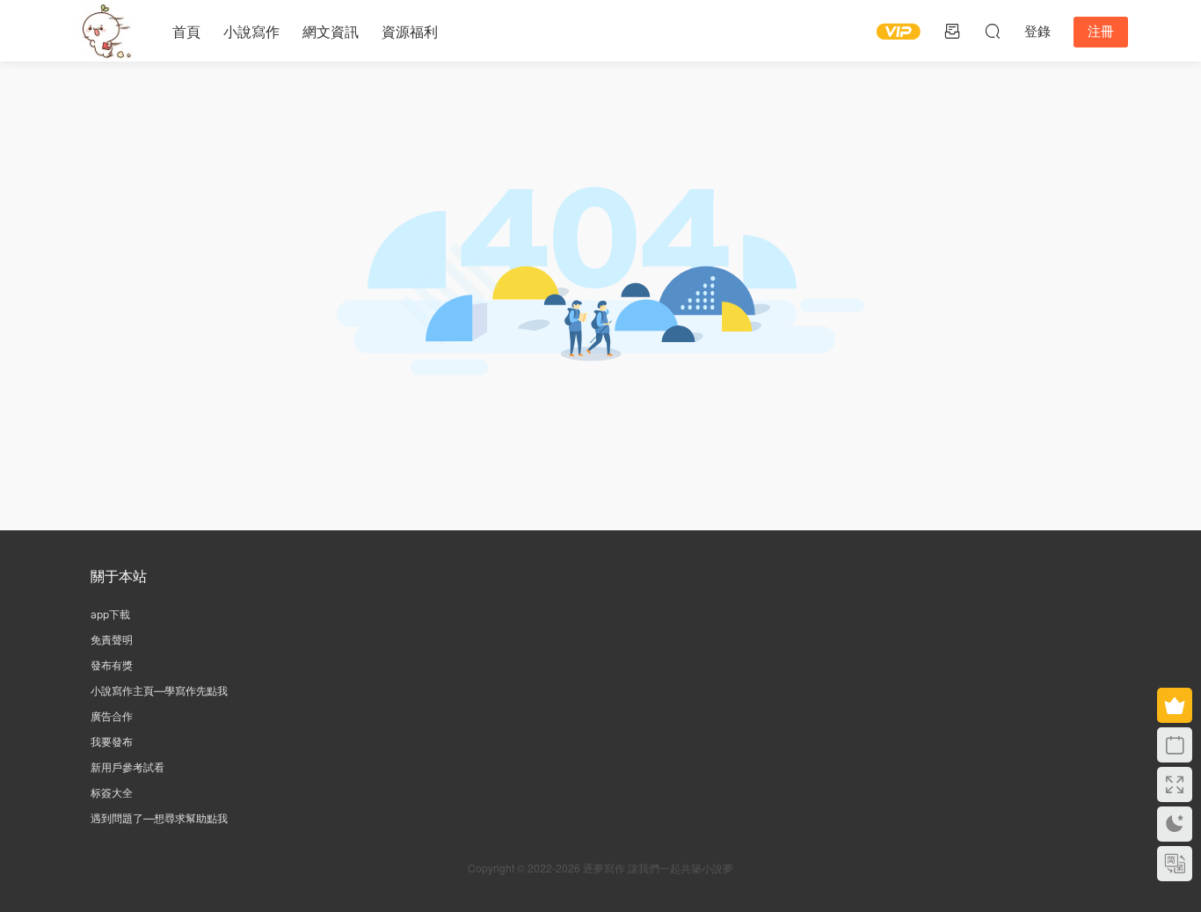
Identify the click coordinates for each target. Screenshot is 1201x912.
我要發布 (112, 741)
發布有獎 (112, 665)
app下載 (110, 614)
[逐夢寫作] (104, 31)
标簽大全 (112, 792)
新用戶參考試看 (127, 767)
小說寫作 (251, 31)
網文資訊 (330, 31)
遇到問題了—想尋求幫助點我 (159, 818)
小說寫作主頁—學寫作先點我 (159, 690)
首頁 (186, 31)
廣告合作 (112, 716)
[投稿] (952, 30)
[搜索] (992, 30)
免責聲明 (112, 639)
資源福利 (410, 31)
